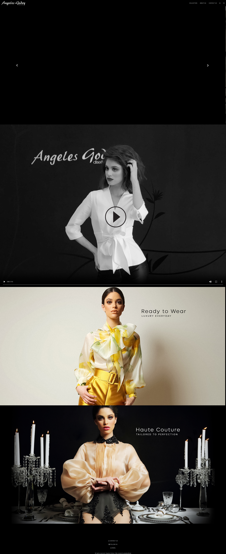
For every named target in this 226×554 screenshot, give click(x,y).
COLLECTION (193, 3)
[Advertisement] (113, 533)
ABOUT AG (203, 3)
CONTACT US (213, 3)
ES (224, 3)
